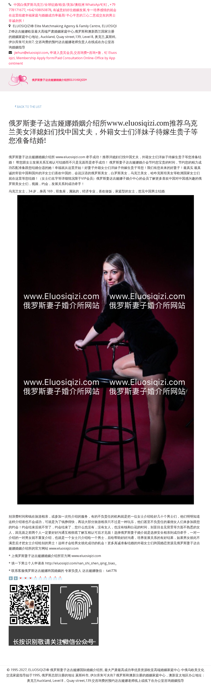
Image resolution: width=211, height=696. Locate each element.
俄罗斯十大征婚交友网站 (58, 79)
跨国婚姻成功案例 (168, 79)
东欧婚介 (93, 79)
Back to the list (29, 106)
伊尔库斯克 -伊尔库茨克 (127, 79)
